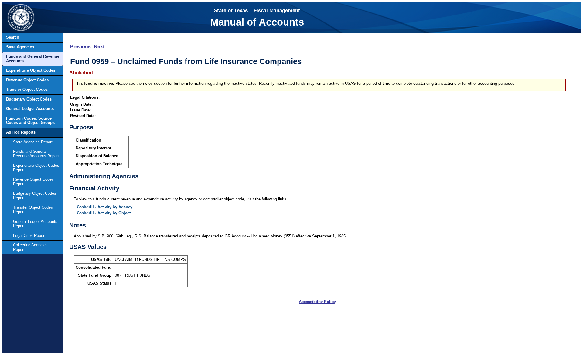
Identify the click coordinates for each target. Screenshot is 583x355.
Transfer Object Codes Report (33, 209)
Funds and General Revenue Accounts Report (36, 153)
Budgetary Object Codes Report (34, 195)
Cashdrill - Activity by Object (104, 213)
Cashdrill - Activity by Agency (104, 207)
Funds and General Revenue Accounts (32, 58)
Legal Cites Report (29, 235)
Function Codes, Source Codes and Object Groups (30, 120)
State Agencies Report (33, 142)
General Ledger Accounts (30, 108)
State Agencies (20, 47)
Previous (80, 46)
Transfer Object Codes (27, 89)
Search (12, 37)
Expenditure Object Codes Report (36, 167)
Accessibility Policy (317, 301)
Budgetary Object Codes (29, 99)
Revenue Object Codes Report (33, 181)
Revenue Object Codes (27, 80)
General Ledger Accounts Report (35, 223)
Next (99, 46)
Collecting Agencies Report (30, 247)
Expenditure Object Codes (30, 70)
